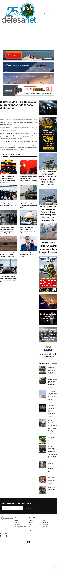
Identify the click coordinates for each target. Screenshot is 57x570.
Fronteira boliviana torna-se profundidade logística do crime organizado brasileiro (8, 203)
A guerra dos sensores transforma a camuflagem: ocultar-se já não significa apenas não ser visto (51, 410)
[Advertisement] (28, 34)
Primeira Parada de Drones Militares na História (52, 489)
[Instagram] (6, 536)
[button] (49, 11)
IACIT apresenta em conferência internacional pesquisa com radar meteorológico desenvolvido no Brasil (52, 466)
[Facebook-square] (0, 536)
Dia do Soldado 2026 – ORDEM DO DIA (52, 439)
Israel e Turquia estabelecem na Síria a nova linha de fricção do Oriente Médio (8, 254)
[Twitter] (3, 536)
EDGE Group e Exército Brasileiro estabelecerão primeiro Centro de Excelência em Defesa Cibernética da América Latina (52, 451)
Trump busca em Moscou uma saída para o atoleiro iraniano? (27, 254)
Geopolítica (16, 110)
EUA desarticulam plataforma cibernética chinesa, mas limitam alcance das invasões (28, 178)
